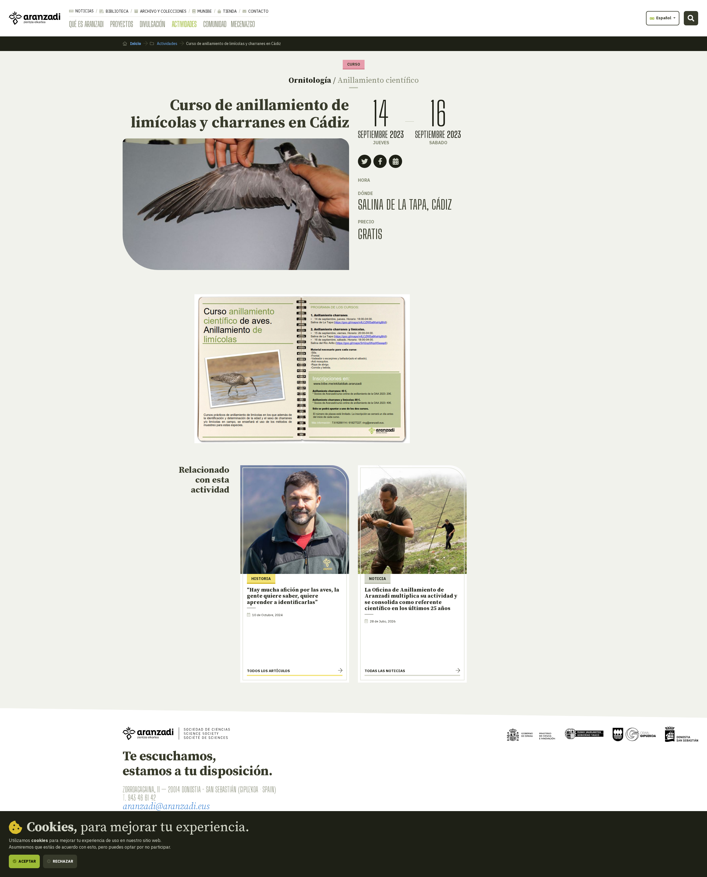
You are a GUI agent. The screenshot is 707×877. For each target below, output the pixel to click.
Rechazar (62, 861)
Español (663, 17)
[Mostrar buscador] (691, 18)
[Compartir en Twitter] (364, 161)
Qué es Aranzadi (86, 24)
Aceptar (27, 861)
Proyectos (121, 24)
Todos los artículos (268, 670)
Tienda (229, 11)
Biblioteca (116, 11)
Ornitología (310, 80)
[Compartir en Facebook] (380, 161)
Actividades (184, 24)
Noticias (84, 11)
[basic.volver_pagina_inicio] (34, 18)
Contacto (257, 11)
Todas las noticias (385, 670)
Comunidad (214, 24)
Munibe (204, 11)
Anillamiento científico (378, 80)
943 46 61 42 (142, 797)
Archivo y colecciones (162, 11)
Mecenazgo (243, 24)
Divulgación (152, 24)
